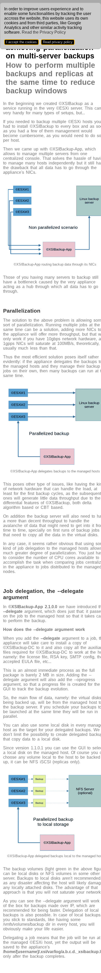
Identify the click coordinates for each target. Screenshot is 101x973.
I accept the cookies (21, 42)
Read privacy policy (58, 42)
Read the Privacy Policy (44, 32)
